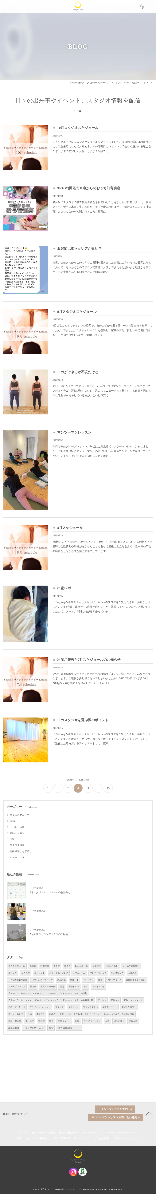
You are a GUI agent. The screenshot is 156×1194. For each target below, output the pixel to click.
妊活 (30, 1014)
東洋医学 (29, 1021)
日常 (12, 839)
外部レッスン (17, 833)
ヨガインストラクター (42, 980)
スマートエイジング (58, 973)
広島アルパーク (48, 987)
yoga (12, 821)
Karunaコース (17, 857)
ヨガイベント (98, 987)
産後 (100, 980)
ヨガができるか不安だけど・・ (81, 372)
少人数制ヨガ (117, 973)
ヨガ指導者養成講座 (17, 980)
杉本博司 (45, 966)
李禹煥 (33, 966)
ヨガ (107, 1021)
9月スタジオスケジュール (77, 312)
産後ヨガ (133, 1021)
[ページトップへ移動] (149, 1113)
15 (108, 788)
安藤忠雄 (132, 973)
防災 (62, 987)
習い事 (33, 987)
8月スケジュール (70, 528)
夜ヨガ (56, 966)
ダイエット (73, 1007)
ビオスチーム (79, 973)
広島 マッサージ (16, 1007)
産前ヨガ (12, 973)
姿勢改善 (96, 966)
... (58, 788)
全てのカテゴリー (19, 814)
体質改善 (40, 1014)
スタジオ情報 (17, 845)
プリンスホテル (90, 1007)
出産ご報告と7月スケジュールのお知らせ (89, 660)
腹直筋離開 (13, 1028)
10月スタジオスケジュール (77, 128)
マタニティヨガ (114, 980)
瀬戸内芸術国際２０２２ (69, 1028)
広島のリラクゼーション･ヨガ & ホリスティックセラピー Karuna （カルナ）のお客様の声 (50, 1000)
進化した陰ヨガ (129, 1007)
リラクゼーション (92, 1021)
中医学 (41, 1021)
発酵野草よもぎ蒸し (21, 851)
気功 (51, 1021)
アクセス (102, 1000)
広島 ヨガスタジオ (133, 1000)
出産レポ (64, 588)
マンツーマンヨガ (98, 973)
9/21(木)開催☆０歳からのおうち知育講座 (88, 188)
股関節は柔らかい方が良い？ (79, 248)
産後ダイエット (109, 1007)
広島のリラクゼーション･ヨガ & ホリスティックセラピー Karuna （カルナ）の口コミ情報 (91, 1014)
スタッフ (59, 1007)
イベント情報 (17, 827)
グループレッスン (16, 987)
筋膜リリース (64, 1021)
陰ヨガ (67, 966)
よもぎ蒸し (119, 1021)
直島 (51, 1028)
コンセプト (39, 973)
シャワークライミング (33, 1028)
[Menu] (150, 6)
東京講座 (61, 980)
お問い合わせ (111, 966)
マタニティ (88, 980)
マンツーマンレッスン (74, 432)
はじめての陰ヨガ (131, 966)
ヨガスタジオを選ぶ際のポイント (83, 720)
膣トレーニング (15, 1014)
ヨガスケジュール (16, 966)
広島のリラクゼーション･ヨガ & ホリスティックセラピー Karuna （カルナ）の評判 (47, 993)
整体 (86, 987)
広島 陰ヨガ (14, 1021)
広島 (77, 1021)
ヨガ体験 (25, 973)
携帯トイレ (73, 987)
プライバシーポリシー (40, 1007)
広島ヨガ (115, 1000)
